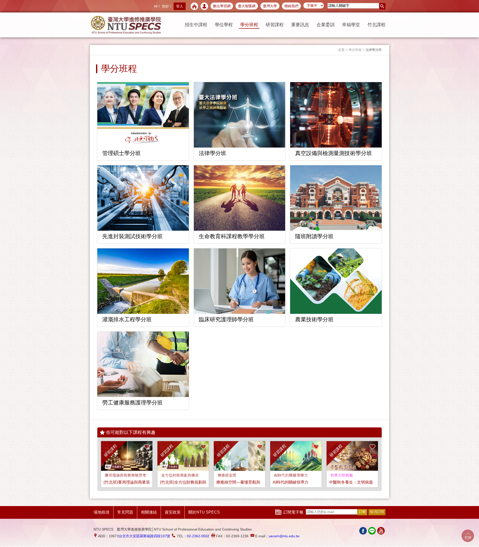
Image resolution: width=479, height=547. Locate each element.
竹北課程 (376, 24)
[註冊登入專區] (204, 6)
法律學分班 (373, 50)
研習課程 (275, 24)
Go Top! (468, 536)
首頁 (341, 50)
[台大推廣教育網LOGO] (126, 24)
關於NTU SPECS (204, 512)
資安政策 (173, 512)
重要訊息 (300, 24)
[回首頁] (194, 6)
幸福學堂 (351, 24)
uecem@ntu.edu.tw (284, 536)
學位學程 (224, 24)
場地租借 (102, 512)
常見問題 (125, 512)
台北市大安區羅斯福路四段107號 (144, 536)
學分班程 (249, 24)
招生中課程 (196, 24)
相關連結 (149, 512)
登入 (179, 6)
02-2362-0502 (198, 536)
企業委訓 (326, 24)
